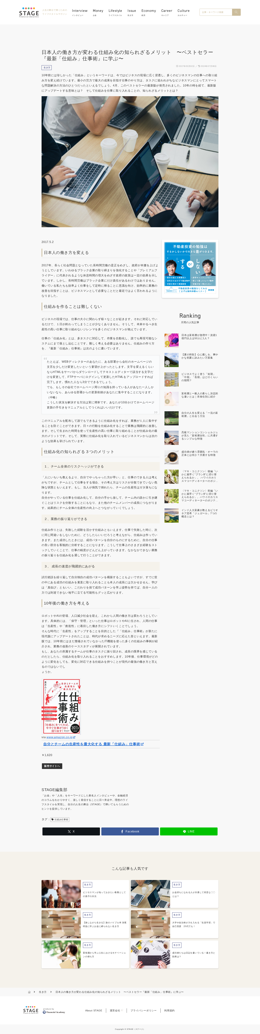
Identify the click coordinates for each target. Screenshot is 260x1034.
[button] (236, 12)
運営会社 (115, 1010)
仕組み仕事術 (61, 819)
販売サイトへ (52, 766)
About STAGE (93, 1010)
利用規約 (169, 1010)
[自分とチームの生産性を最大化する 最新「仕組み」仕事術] (61, 706)
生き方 (47, 67)
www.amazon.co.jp (60, 737)
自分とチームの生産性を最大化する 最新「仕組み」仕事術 (91, 744)
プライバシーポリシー (144, 1010)
